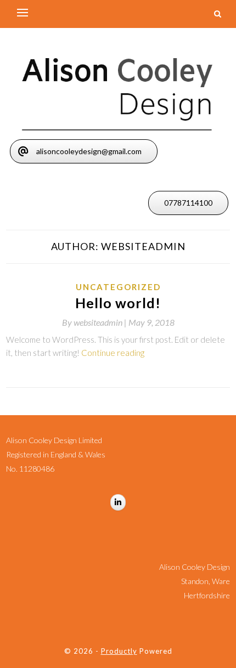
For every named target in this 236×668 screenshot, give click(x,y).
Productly (119, 651)
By (95, 322)
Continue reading (112, 353)
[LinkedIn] (118, 502)
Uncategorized (118, 287)
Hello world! (118, 303)
